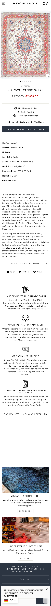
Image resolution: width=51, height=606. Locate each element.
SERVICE (25, 579)
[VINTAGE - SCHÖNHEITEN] (25, 480)
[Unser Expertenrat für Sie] (25, 530)
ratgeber (25, 558)
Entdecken (25, 511)
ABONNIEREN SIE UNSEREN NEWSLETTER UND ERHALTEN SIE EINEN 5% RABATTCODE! (25, 569)
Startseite (25, 86)
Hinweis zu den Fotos (25, 264)
